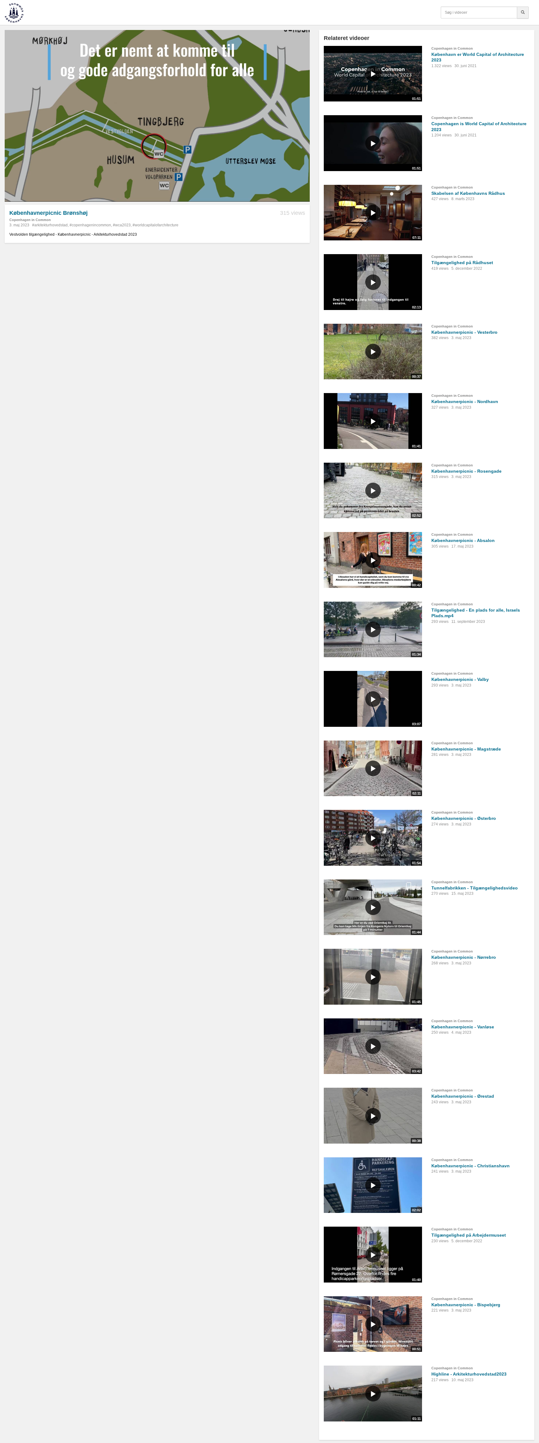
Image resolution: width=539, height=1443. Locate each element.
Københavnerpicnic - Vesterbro (464, 332)
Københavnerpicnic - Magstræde (466, 748)
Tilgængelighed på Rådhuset (462, 262)
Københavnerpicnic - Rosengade (466, 471)
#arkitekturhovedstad (50, 225)
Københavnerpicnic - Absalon (463, 540)
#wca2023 (122, 225)
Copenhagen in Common (30, 220)
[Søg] (523, 12)
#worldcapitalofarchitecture (155, 225)
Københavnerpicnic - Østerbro (463, 818)
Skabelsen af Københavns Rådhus (468, 193)
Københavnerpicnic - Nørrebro (463, 957)
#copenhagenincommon (90, 225)
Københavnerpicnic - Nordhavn (464, 401)
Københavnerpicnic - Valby (460, 679)
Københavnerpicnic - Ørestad (462, 1096)
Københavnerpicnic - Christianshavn (470, 1165)
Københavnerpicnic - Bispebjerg (465, 1304)
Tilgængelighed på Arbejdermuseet (468, 1235)
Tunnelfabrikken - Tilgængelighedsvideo (474, 887)
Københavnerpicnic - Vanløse (462, 1026)
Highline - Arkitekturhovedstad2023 (469, 1374)
